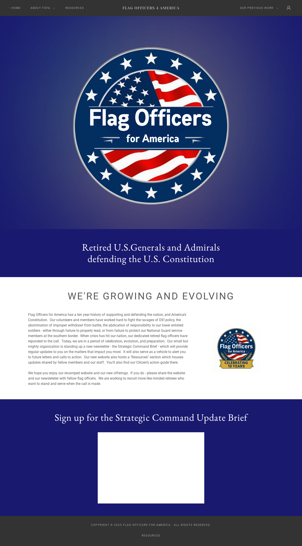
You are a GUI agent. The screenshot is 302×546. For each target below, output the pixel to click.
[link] (151, 8)
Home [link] (16, 8)
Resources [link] (74, 8)
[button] (42, 8)
